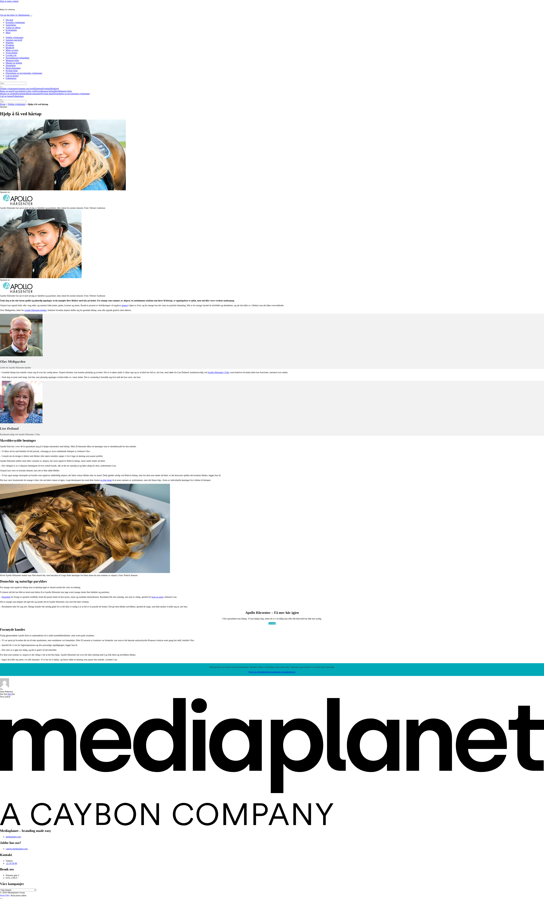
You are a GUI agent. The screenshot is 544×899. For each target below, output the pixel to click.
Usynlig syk (11, 55)
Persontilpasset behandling (17, 58)
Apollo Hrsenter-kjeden (35, 310)
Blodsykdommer (13, 68)
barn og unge (157, 597)
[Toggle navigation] (31, 15)
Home (3, 104)
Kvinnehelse (11, 30)
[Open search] (1, 86)
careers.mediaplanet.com (17, 849)
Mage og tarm (12, 50)
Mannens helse (12, 60)
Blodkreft (10, 47)
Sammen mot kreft (14, 40)
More (8, 32)
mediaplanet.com (13, 837)
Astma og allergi (13, 27)
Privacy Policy (5, 895)
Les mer (272, 623)
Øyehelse (10, 45)
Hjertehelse (11, 65)
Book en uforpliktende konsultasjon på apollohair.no (272, 672)
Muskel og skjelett (14, 63)
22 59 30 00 (11, 863)
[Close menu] (1, 99)
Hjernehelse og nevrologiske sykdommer (24, 73)
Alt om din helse (14, 15)
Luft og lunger (12, 75)
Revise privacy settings (18, 895)
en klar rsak (106, 480)
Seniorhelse (11, 25)
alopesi (125, 305)
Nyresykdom (11, 53)
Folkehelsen (11, 78)
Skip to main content (9, 1)
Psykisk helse (12, 70)
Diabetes (9, 42)
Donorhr (6, 597)
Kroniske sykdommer (15, 22)
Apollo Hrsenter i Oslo (218, 372)
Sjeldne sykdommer (14, 37)
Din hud (9, 20)
